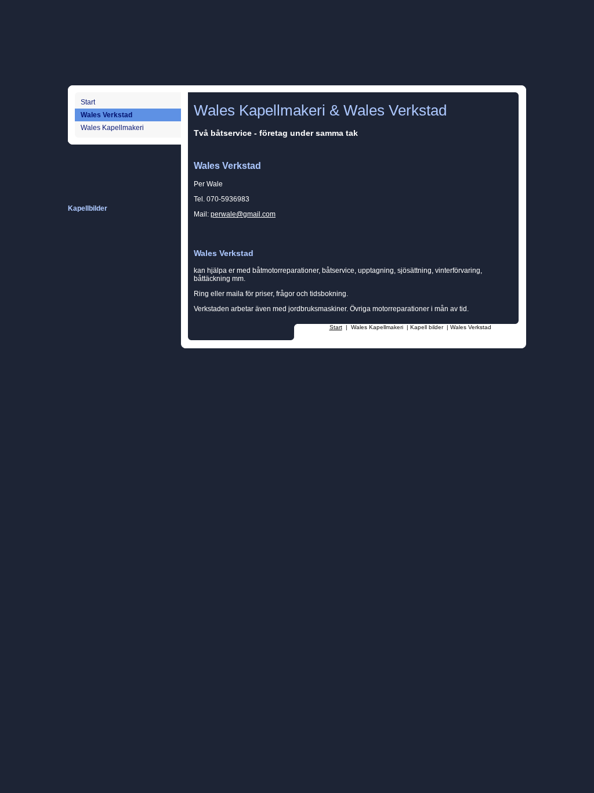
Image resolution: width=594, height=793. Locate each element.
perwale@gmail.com (243, 214)
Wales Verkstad (106, 115)
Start (88, 102)
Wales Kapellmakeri (112, 128)
